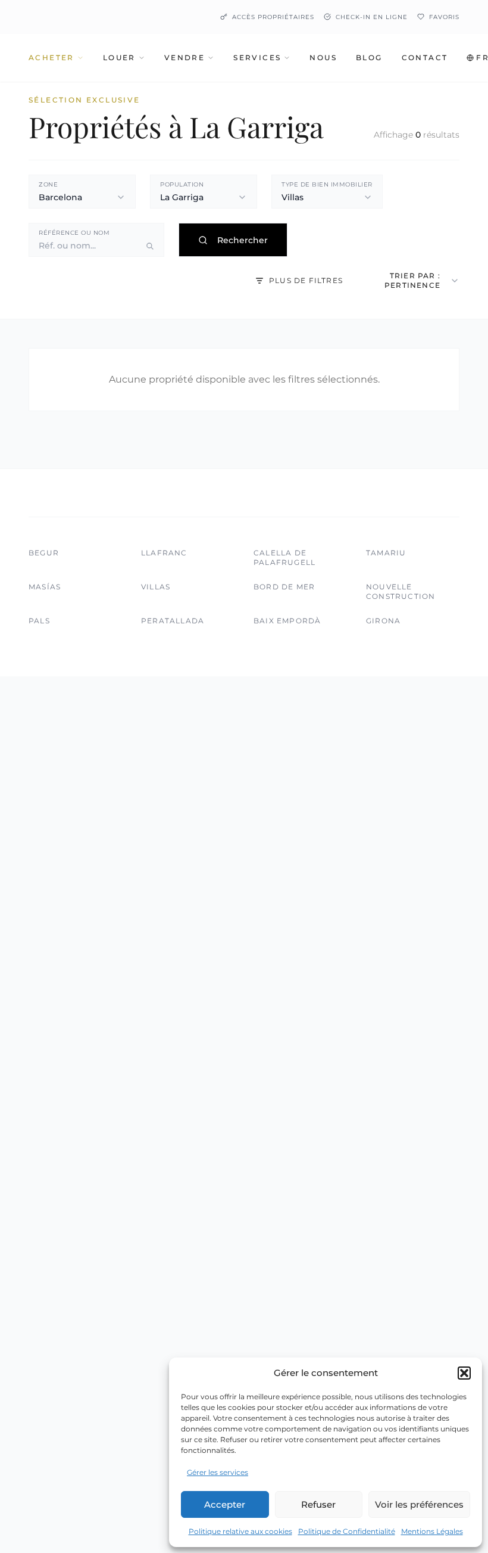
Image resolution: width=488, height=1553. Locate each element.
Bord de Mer (284, 586)
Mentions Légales (432, 1531)
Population (182, 184)
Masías (45, 586)
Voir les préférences (419, 1504)
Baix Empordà (287, 620)
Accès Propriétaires (273, 17)
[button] (464, 1373)
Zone (48, 184)
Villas (155, 586)
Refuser (318, 1504)
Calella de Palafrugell (284, 557)
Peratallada (172, 620)
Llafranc (164, 552)
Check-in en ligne (372, 17)
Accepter (224, 1504)
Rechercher (242, 240)
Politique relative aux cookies (240, 1531)
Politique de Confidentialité (346, 1531)
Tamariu (386, 552)
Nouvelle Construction (400, 591)
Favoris (444, 17)
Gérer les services (217, 1472)
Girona (383, 620)
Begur (44, 552)
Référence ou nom (74, 233)
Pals (39, 620)
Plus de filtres (306, 280)
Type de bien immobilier (327, 184)
